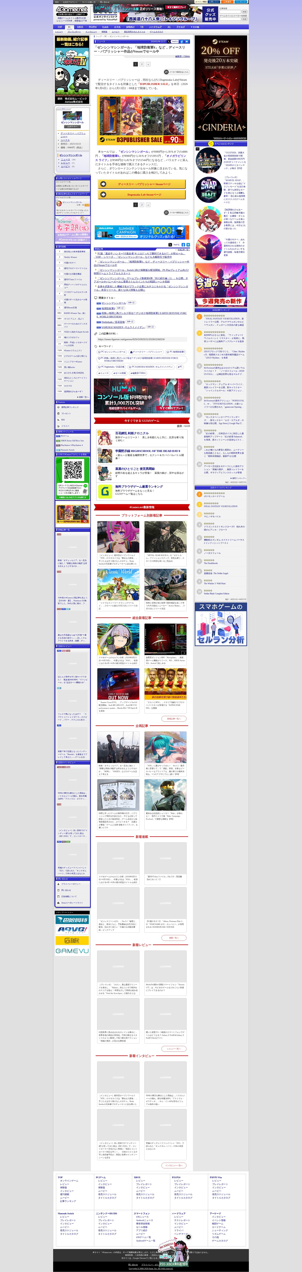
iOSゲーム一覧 (143, 1237)
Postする (175, 41)
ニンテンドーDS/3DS (106, 1213)
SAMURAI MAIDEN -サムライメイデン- (123, 327)
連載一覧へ (84, 397)
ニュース (65, 159)
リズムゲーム (219, 1234)
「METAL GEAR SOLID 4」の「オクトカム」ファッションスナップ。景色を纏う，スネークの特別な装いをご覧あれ (165, 558)
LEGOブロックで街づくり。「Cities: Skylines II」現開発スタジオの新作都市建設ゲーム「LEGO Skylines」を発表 (224, 354)
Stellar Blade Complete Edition (216, 593)
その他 (215, 1237)
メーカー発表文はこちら (179, 72)
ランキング (241, 2)
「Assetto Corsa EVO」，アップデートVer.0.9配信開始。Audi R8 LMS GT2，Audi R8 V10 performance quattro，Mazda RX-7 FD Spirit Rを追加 (118, 706)
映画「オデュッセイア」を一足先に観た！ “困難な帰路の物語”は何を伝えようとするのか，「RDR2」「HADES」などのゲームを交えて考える (72, 563)
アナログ (181, 27)
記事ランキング (68, 1201)
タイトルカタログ (107, 1197)
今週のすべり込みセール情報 (75, 301)
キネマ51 (68, 386)
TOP (60, 27)
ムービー (116, 32)
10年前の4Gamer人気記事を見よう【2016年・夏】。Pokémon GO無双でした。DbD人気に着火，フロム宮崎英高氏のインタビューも (73, 601)
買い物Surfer (69, 367)
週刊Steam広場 (70, 307)
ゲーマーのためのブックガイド (75, 325)
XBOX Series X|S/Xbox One (72, 441)
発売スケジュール (107, 1194)
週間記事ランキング (70, 407)
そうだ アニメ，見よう (74, 319)
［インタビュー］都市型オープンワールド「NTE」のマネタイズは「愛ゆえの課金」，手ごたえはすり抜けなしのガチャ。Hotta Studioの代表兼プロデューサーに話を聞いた (118, 559)
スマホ (117, 27)
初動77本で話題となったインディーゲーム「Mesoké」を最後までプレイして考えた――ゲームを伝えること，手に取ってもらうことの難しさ (72, 754)
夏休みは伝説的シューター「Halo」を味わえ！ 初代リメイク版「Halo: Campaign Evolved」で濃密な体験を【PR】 (164, 816)
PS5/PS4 (92, 27)
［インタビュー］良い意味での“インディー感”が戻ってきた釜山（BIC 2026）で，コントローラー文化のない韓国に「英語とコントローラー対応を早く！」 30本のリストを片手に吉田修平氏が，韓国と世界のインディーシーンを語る (73, 833)
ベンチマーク (181, 1234)
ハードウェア (155, 27)
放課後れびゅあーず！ (73, 391)
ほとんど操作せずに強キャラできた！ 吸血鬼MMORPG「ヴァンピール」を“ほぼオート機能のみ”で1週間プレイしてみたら (73, 680)
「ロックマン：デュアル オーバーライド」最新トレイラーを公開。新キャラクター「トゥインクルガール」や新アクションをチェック (224, 387)
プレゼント (66, 413)
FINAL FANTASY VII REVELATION (221, 506)
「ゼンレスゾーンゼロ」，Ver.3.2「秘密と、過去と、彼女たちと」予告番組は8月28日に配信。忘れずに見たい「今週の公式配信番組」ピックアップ (118, 925)
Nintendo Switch (67, 450)
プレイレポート (74, 32)
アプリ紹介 (142, 1230)
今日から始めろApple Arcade (76, 332)
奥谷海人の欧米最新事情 (74, 251)
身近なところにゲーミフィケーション (75, 379)
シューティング (220, 1230)
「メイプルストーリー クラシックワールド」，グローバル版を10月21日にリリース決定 (118, 606)
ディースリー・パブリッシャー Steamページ (144, 184)
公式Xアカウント (70, 2)
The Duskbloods (211, 563)
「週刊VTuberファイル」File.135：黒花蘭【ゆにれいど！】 (164, 878)
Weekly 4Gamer (70, 257)
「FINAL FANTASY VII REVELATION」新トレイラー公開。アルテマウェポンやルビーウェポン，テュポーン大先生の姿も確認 (224, 321)
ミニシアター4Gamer (73, 362)
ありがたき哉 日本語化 (74, 373)
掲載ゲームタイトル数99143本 (72, 18)
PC (69, 27)
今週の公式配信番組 (72, 274)
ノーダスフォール (212, 553)
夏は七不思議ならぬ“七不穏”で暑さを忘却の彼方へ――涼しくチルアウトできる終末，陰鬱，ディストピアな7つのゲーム (72, 638)
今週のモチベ (70, 263)
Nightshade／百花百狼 (113, 322)
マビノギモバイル (212, 516)
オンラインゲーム (69, 1180)
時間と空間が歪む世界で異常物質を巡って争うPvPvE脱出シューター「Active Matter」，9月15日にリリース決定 (165, 606)
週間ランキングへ (239, 478)
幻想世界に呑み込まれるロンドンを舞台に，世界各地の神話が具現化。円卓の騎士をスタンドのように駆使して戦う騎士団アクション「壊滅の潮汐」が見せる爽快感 (118, 1036)
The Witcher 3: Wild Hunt (214, 583)
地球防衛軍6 (108, 308)
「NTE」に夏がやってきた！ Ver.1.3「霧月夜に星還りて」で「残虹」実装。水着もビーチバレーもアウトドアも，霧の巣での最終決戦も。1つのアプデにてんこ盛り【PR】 (165, 770)
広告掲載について (69, 896)
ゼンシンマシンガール (72, 122)
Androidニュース (144, 1220)
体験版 (104, 32)
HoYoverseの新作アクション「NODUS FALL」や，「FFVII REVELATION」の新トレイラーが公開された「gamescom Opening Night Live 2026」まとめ (224, 404)
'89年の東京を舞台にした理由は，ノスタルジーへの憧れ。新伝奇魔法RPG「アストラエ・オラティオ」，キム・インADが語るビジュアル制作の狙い (73, 796)
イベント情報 (219, 1220)
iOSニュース (142, 1216)
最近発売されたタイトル (134, 32)
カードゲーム (219, 1227)
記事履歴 (227, 2)
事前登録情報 (143, 1223)
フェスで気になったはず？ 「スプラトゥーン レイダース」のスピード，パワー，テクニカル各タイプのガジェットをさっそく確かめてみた (72, 717)
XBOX (80, 27)
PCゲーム (65, 436)
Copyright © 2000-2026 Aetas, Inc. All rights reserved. (151, 1268)
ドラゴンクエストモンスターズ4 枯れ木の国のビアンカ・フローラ (224, 528)
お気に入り (214, 2)
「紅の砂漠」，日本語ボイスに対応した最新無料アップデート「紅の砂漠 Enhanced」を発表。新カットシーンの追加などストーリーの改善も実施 (224, 436)
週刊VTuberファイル (73, 279)
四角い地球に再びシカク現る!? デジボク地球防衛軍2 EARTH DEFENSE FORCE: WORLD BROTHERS (139, 359)
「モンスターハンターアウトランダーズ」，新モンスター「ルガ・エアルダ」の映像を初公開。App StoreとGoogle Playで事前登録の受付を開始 (224, 420)
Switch (105, 27)
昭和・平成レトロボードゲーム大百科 (75, 343)
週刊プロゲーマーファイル (75, 268)
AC (169, 27)
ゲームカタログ (156, 32)
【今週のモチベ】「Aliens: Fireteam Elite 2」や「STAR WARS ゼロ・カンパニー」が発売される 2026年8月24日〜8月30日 (165, 924)
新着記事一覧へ (174, 719)
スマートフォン (142, 1213)
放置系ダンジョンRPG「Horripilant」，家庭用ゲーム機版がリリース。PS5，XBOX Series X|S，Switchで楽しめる (165, 660)
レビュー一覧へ (174, 1049)
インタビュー (91, 32)
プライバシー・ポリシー (152, 1265)
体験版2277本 (80, 21)
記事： (80, 205)
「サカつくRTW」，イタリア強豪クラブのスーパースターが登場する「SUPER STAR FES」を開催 (165, 705)
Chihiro (139, 373)
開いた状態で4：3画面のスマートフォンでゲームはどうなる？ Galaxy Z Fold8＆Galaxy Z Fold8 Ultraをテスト (165, 1035)
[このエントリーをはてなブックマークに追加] (186, 43)
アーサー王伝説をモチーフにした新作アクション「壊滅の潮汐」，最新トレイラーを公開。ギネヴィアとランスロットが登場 (224, 469)
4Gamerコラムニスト (73, 350)
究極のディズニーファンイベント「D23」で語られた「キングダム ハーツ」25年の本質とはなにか (72, 870)
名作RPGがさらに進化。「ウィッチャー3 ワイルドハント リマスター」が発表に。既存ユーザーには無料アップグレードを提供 (224, 338)
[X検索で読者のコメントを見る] (168, 41)
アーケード (215, 1213)
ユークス (65, 140)
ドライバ (65, 426)
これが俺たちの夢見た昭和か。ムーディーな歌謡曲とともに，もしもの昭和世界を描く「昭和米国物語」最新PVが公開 (224, 453)
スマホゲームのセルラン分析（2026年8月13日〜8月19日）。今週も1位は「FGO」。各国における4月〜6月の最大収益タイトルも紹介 (118, 660)
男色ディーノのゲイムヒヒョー (75, 286)
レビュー (59, 32)
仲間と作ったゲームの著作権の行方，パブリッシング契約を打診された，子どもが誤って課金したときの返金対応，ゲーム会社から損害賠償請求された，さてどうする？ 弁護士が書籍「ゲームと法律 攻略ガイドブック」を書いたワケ (118, 820)
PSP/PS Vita (216, 1177)
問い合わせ (105, 2)
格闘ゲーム (217, 1223)
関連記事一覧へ (184, 250)
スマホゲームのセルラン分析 (75, 293)
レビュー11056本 (64, 21)
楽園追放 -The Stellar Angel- (216, 573)
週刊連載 (64, 1194)
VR (141, 27)
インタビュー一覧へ (174, 1165)
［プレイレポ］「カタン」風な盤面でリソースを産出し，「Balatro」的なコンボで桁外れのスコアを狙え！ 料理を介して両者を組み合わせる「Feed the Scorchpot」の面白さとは (118, 988)
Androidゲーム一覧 (145, 1240)
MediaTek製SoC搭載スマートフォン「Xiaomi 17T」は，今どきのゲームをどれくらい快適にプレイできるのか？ (165, 987)
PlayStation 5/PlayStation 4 (72, 445)
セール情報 (120, 373)
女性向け (130, 27)
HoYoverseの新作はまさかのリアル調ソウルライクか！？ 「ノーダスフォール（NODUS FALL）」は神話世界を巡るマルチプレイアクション (224, 371)
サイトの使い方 (89, 2)
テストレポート (182, 1220)
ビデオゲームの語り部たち (75, 356)
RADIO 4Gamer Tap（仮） (75, 313)
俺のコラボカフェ (72, 337)
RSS (57, 2)
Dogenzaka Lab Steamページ (144, 194)
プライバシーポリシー (71, 884)
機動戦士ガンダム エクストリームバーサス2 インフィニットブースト (224, 541)
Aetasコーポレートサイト (72, 902)
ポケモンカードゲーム (214, 496)
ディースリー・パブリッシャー (147, 352)
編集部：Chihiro (182, 56)
